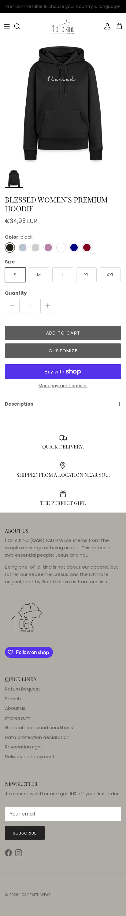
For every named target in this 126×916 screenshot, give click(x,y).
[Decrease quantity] (12, 306)
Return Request (22, 689)
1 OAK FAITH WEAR (35, 894)
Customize (63, 350)
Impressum (17, 718)
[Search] (20, 26)
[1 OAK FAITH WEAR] (63, 26)
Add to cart (63, 333)
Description (19, 404)
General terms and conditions (39, 727)
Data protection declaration (37, 737)
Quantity (16, 293)
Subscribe (25, 833)
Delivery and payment (30, 756)
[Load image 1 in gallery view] (63, 103)
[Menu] (6, 26)
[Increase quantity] (47, 306)
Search (13, 698)
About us (15, 708)
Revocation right (24, 747)
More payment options (63, 385)
